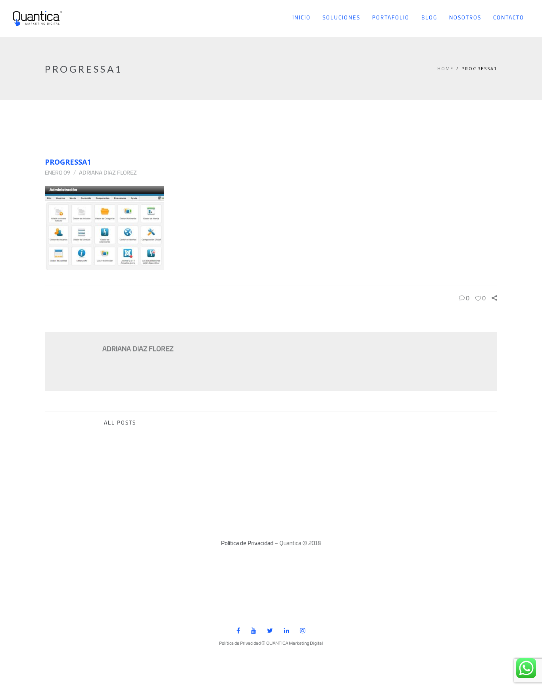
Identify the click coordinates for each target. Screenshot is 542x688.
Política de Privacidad (247, 543)
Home (445, 68)
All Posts (120, 423)
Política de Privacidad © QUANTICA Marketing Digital (271, 643)
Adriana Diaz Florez (108, 173)
